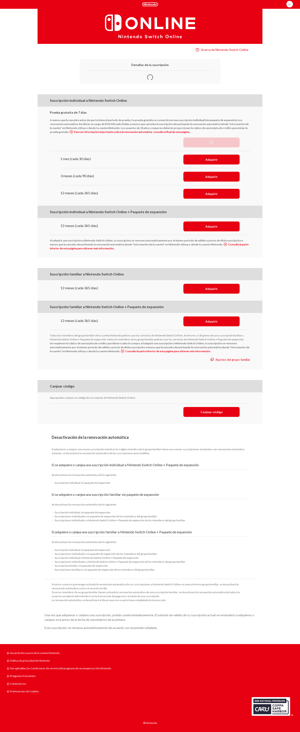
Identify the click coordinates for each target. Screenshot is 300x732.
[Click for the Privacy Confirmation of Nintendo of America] (272, 706)
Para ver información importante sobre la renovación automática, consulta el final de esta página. (132, 132)
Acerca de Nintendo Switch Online (224, 50)
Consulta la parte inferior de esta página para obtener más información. (168, 351)
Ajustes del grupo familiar (232, 359)
